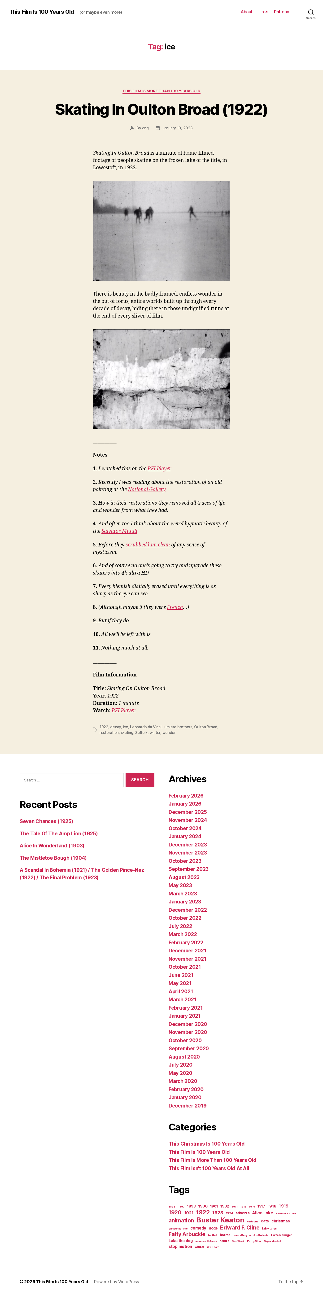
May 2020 (180, 1073)
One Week (238, 1241)
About (247, 11)
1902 (224, 1206)
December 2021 (187, 951)
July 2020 (180, 1065)
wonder (169, 732)
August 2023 (184, 877)
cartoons (252, 1221)
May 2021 (180, 983)
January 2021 (185, 1016)
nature (224, 1241)
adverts (242, 1213)
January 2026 (185, 804)
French (175, 607)
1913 (243, 1206)
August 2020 (184, 1057)
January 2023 (185, 902)
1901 (214, 1206)
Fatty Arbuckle (187, 1234)
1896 (172, 1206)
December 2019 (188, 1106)
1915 (252, 1206)
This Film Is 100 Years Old (41, 12)
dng (145, 128)
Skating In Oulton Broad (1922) (161, 109)
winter (155, 732)
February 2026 (186, 796)
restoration (109, 732)
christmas (280, 1221)
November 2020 (188, 1032)
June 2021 (181, 975)
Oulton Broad (205, 726)
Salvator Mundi (119, 531)
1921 (189, 1212)
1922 (104, 726)
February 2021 (186, 1008)
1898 (191, 1206)
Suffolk (141, 732)
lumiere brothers (177, 726)
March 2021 (182, 1000)
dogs (213, 1228)
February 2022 (186, 943)
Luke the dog (181, 1240)
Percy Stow (254, 1241)
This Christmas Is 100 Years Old (207, 1144)
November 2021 (187, 959)
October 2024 (185, 828)
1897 (181, 1206)
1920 (175, 1212)
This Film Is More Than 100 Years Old (161, 91)
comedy (198, 1227)
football (212, 1235)
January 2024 (185, 836)
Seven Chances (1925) (46, 821)
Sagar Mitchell (272, 1241)
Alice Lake (262, 1212)
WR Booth (213, 1247)
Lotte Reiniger (281, 1235)
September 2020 (189, 1048)
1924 (229, 1213)
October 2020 (185, 1040)
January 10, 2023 (177, 128)
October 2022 (185, 918)
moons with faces (206, 1241)
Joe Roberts (260, 1235)
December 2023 (188, 845)
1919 (283, 1205)
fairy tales (269, 1228)
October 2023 (185, 861)
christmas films (178, 1228)
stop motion (180, 1246)
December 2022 (188, 910)
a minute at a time (285, 1213)
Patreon (281, 11)
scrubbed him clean (148, 545)
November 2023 (188, 853)
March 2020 (183, 1081)
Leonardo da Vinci (145, 726)
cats (265, 1221)
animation (181, 1220)
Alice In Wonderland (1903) (52, 846)
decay (115, 726)
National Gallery (147, 489)
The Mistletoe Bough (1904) (53, 858)
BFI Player (159, 469)
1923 (217, 1213)
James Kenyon (242, 1235)
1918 (272, 1206)
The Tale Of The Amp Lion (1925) (59, 834)
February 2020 (186, 1089)
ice (125, 726)
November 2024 (188, 820)
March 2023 (183, 894)
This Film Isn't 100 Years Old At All (209, 1168)
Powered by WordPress (116, 1281)
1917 (261, 1206)
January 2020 (185, 1097)
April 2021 (181, 991)
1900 (203, 1206)
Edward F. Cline (239, 1227)
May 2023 (180, 885)
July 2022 (180, 926)
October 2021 (185, 967)
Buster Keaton (220, 1220)
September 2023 (189, 869)
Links (263, 11)
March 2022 (183, 934)
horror (225, 1235)
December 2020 (188, 1024)
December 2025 (188, 812)
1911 (235, 1206)
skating (127, 732)
